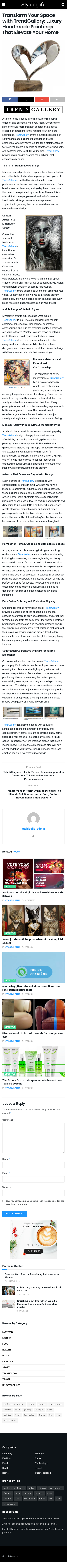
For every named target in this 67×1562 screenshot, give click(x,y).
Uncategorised (11, 1385)
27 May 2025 (23, 1311)
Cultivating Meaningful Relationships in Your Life (39, 1289)
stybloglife (13, 1556)
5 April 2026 (28, 947)
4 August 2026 (29, 900)
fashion (7, 1409)
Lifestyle (10, 886)
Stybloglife (33, 4)
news (49, 1409)
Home (5, 1355)
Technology (9, 1373)
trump (42, 1415)
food (17, 1409)
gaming (27, 1409)
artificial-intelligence (14, 1404)
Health (6, 1349)
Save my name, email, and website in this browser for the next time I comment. (34, 1202)
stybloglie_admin (33, 829)
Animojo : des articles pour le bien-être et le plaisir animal (33, 941)
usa (58, 1415)
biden (31, 1404)
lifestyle (39, 1409)
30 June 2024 (24, 1295)
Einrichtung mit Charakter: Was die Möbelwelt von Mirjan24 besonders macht (37, 1304)
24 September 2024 (13, 1281)
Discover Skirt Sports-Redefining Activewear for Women (32, 1276)
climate (42, 1404)
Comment (8, 1120)
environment (56, 1404)
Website (6, 1187)
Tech (17, 1415)
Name (6, 1159)
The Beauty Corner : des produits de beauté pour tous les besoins (32, 1081)
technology (29, 1415)
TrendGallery (22, 135)
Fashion (7, 1337)
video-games (10, 1420)
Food (5, 1344)
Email (6, 1173)
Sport (6, 1367)
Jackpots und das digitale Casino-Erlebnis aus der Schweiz (33, 894)
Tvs (50, 1415)
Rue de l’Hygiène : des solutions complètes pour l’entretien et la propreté (31, 988)
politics (7, 1415)
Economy (7, 1332)
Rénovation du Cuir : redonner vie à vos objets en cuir (32, 1035)
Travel (6, 1379)
